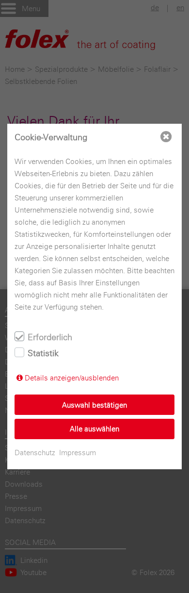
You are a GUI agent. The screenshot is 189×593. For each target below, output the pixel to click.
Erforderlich (50, 336)
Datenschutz (35, 452)
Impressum (77, 452)
